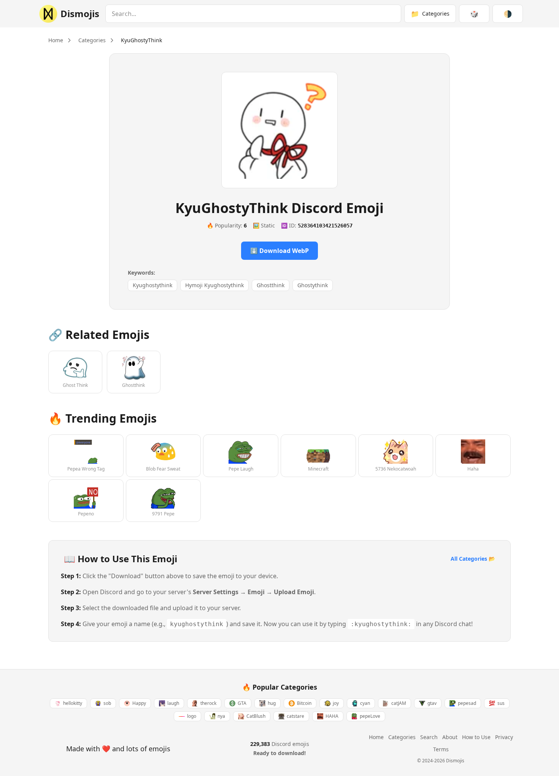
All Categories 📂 (473, 558)
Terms (441, 749)
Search (429, 737)
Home (55, 40)
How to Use (476, 737)
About (449, 737)
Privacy (504, 737)
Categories (92, 40)
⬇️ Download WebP (279, 250)
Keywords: (141, 272)
